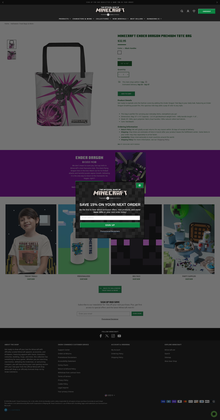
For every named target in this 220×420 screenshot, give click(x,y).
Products (64, 19)
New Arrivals (119, 19)
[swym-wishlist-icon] (194, 12)
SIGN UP (110, 225)
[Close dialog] (139, 185)
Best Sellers (136, 19)
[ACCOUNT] (188, 12)
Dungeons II (153, 19)
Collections (102, 19)
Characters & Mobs (82, 19)
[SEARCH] (182, 12)
